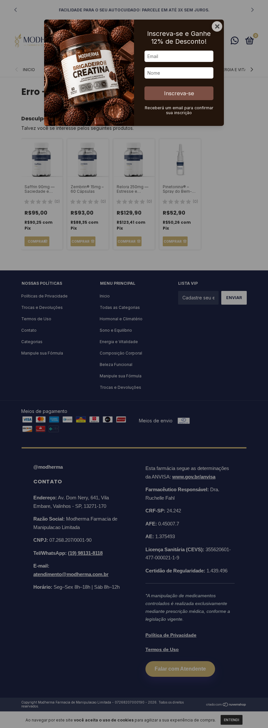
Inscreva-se (179, 93)
